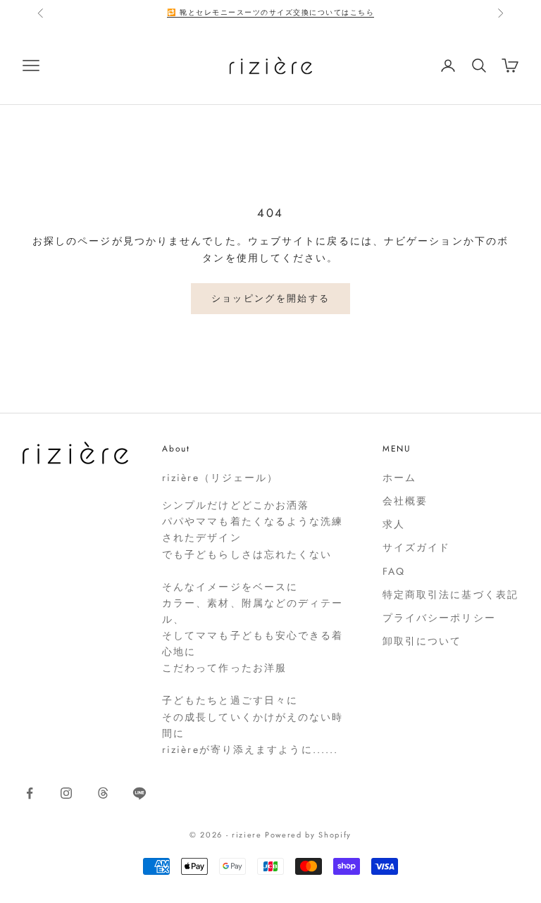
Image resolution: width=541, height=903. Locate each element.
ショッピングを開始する (270, 298)
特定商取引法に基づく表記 (450, 594)
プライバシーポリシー (439, 618)
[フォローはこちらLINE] (139, 793)
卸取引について (422, 641)
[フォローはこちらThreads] (103, 793)
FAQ (394, 571)
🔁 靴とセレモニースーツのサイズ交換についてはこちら (270, 12)
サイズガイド (417, 547)
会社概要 (405, 501)
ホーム (399, 478)
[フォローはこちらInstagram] (66, 793)
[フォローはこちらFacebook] (30, 793)
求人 (394, 524)
